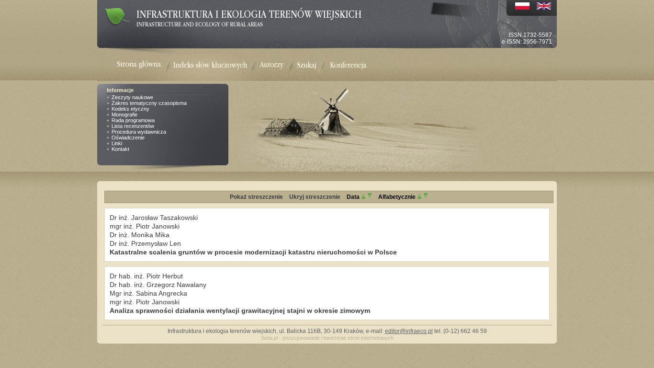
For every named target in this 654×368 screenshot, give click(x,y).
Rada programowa (133, 120)
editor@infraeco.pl (409, 331)
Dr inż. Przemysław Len (145, 243)
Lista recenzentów (133, 126)
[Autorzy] (271, 65)
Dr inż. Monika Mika (139, 235)
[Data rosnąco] (363, 197)
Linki (117, 143)
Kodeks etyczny (130, 109)
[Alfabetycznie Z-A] (425, 197)
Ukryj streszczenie (314, 197)
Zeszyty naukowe (132, 97)
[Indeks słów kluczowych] (210, 65)
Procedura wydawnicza (139, 132)
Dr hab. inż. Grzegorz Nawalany (158, 284)
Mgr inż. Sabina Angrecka (148, 293)
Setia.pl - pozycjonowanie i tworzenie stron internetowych (327, 338)
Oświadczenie (128, 137)
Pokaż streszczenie (256, 197)
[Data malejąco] (369, 197)
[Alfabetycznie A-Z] (419, 197)
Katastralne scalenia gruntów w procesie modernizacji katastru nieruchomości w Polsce (253, 252)
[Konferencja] (348, 65)
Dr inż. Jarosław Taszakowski (154, 217)
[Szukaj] (306, 65)
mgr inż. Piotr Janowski (145, 226)
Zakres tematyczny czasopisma (149, 103)
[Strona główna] (145, 65)
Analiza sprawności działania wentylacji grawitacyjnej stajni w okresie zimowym (240, 310)
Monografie (124, 114)
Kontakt (120, 149)
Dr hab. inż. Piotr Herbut (146, 276)
